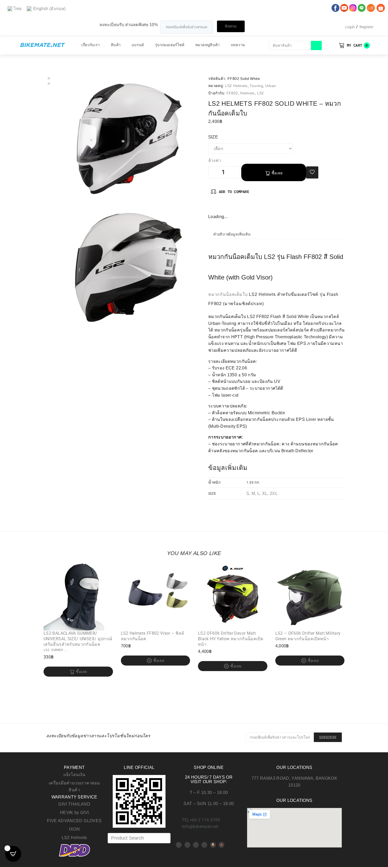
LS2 (260, 93)
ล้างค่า (214, 160)
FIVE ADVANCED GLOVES (74, 820)
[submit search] (316, 45)
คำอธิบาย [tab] (221, 234)
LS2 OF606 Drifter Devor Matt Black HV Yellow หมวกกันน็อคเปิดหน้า (230, 639)
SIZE (213, 137)
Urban (270, 86)
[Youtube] (187, 845)
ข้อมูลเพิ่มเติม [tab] (239, 234)
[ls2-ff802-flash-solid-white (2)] (128, 268)
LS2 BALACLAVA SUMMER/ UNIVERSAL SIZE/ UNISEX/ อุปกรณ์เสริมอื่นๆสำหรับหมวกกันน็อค (78, 639)
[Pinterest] (221, 208)
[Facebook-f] (212, 208)
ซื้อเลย (277, 173)
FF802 (232, 93)
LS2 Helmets (236, 86)
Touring (256, 86)
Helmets (247, 93)
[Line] (204, 845)
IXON (74, 829)
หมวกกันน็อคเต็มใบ (228, 294)
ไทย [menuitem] (17, 8)
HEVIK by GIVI (74, 812)
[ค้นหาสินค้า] (290, 45)
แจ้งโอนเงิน (74, 774)
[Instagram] (229, 208)
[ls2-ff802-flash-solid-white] (128, 139)
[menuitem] (14, 9)
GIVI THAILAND (74, 804)
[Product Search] (139, 838)
